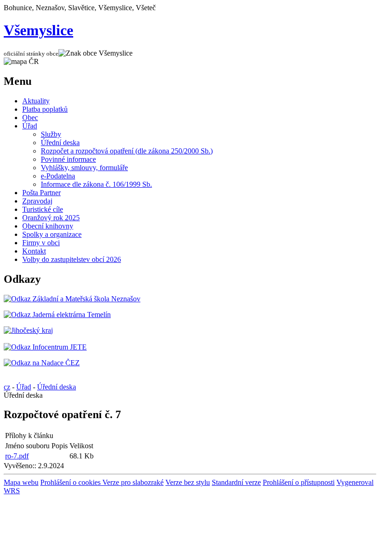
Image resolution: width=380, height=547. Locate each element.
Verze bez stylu (187, 482)
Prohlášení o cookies (71, 482)
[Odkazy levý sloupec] (72, 299)
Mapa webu (21, 482)
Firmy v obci (41, 243)
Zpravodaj (37, 201)
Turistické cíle (42, 209)
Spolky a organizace (52, 234)
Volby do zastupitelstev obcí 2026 (71, 259)
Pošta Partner (41, 193)
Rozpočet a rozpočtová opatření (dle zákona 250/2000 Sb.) (127, 151)
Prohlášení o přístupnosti (299, 482)
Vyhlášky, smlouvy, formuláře (84, 168)
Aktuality (36, 101)
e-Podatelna (58, 176)
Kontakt (34, 251)
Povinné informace (68, 159)
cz (7, 387)
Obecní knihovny (47, 226)
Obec (30, 117)
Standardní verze (236, 482)
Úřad (29, 126)
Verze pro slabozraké (133, 482)
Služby (51, 134)
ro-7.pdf (17, 456)
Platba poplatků (45, 109)
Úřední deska (60, 142)
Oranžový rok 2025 (51, 218)
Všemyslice (38, 30)
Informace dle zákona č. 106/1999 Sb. (96, 184)
